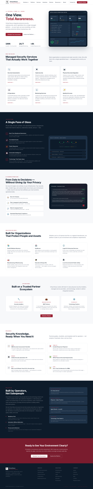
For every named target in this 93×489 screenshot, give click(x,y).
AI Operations (40, 476)
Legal (56, 474)
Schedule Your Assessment (14, 34)
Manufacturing (58, 476)
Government (58, 480)
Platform (33, 2)
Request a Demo (82, 2)
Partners (51, 2)
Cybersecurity (41, 472)
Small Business (58, 470)
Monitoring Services (42, 478)
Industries (45, 2)
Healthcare (57, 472)
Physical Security (41, 474)
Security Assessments (42, 470)
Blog (74, 476)
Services (39, 2)
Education (57, 478)
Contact (75, 478)
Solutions (25, 2)
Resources (57, 2)
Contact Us (72, 2)
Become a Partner (46, 315)
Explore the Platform (29, 34)
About (64, 2)
